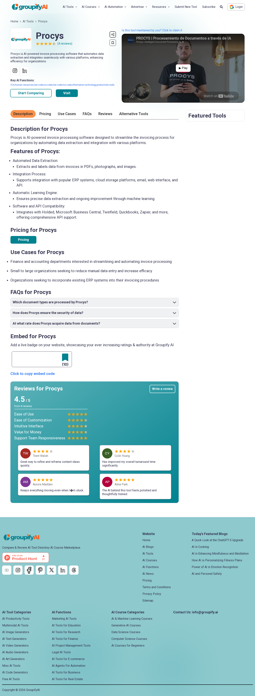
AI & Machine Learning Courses (131, 618)
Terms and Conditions (156, 587)
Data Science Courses (125, 632)
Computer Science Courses (129, 639)
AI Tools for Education (66, 625)
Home (14, 21)
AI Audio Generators (15, 652)
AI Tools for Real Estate (67, 679)
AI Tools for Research (66, 632)
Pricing (23, 240)
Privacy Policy (151, 594)
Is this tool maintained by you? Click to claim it (152, 30)
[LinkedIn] (62, 570)
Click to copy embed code (32, 373)
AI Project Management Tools (71, 645)
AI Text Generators (14, 639)
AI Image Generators (15, 632)
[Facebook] (29, 570)
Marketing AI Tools (64, 618)
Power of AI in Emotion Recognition (215, 567)
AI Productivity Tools (15, 618)
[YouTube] (6, 570)
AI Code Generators (15, 672)
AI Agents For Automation (68, 665)
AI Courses (149, 560)
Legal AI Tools (61, 652)
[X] (51, 570)
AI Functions (150, 567)
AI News (148, 573)
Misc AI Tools (11, 665)
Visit (66, 93)
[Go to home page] (32, 6)
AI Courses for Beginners (127, 645)
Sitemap (147, 600)
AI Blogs (148, 547)
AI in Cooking (200, 547)
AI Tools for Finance (65, 639)
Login (239, 7)
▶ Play (183, 68)
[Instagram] (17, 570)
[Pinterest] (40, 570)
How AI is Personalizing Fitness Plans (217, 560)
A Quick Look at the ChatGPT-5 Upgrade (217, 540)
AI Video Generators (15, 645)
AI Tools (28, 21)
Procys (42, 21)
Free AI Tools (11, 679)
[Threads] (73, 570)
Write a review (162, 389)
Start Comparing (31, 93)
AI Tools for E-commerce (68, 659)
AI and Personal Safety (207, 573)
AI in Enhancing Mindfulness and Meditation (220, 553)
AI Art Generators (13, 659)
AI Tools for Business (66, 672)
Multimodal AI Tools (15, 625)
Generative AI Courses (126, 625)
